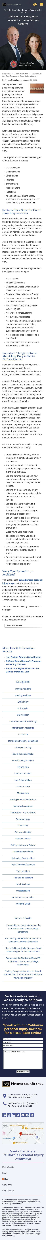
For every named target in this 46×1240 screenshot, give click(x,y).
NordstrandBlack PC (12, 4)
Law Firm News (23, 786)
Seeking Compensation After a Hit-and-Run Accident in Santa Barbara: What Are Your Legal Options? (23, 974)
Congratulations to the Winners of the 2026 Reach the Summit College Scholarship (23, 928)
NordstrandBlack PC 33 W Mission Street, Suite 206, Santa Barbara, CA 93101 (23, 1133)
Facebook (4, 1115)
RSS (6, 1179)
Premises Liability (23, 832)
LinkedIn (14, 1115)
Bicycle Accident (23, 689)
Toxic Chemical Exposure (23, 865)
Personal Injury (23, 819)
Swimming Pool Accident (23, 858)
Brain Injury (23, 702)
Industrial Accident (23, 773)
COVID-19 (23, 734)
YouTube (23, 1115)
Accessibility (16, 1204)
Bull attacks (23, 708)
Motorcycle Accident (23, 806)
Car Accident (23, 715)
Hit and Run (23, 767)
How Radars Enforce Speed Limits (23, 657)
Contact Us (7, 1185)
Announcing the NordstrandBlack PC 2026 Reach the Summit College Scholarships (23, 961)
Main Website (8, 1167)
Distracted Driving (23, 747)
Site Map (16, 1234)
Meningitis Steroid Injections (23, 799)
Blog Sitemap (8, 1191)
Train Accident (23, 871)
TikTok (18, 1115)
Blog (4, 1173)
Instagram (9, 1115)
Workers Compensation (23, 897)
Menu (41, 4)
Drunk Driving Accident (23, 760)
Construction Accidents (23, 728)
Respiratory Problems (23, 852)
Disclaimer (6, 1234)
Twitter (32, 1115)
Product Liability (23, 838)
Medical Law (23, 793)
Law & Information (21, 74)
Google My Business (27, 1115)
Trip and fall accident (23, 878)
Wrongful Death (23, 904)
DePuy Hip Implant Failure (23, 845)
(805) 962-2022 (30, 1103)
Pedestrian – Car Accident (23, 812)
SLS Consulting (8, 1236)
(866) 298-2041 (35, 4)
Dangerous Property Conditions (23, 741)
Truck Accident (23, 884)
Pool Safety (23, 825)
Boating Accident (23, 695)
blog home (6, 74)
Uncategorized (23, 891)
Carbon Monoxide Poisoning (23, 721)
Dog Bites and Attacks (23, 754)
